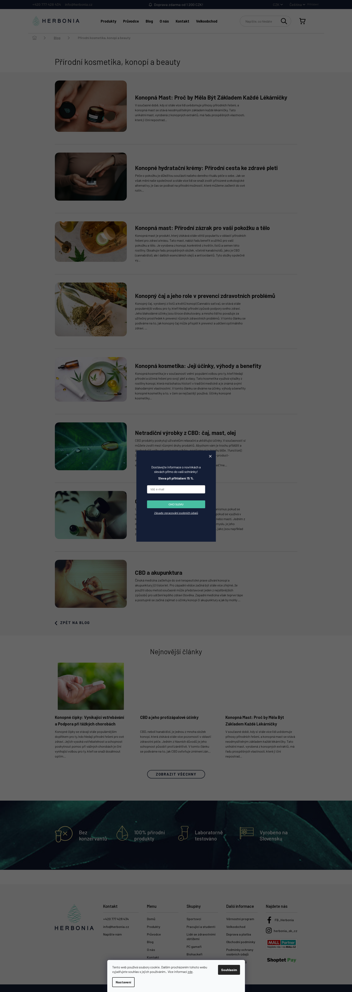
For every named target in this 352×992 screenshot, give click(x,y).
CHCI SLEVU (176, 504)
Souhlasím (229, 970)
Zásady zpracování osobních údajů (176, 513)
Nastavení (123, 982)
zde (190, 972)
